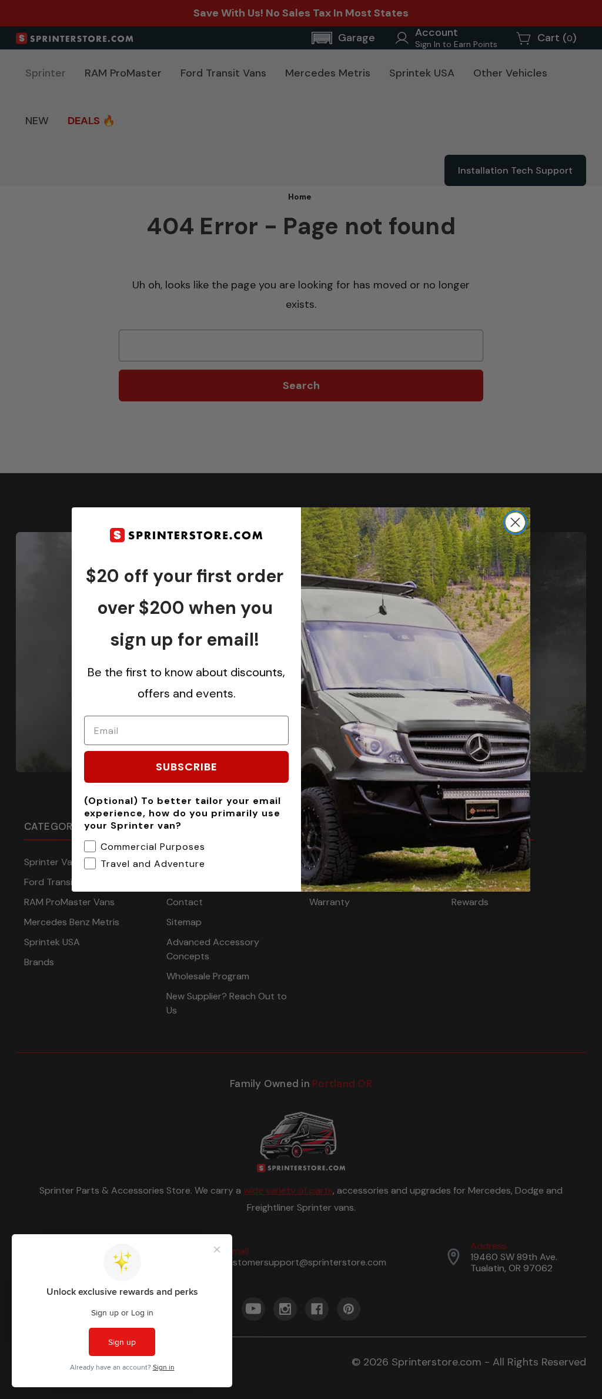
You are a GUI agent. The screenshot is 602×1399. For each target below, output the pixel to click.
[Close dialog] (515, 522)
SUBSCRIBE (187, 766)
